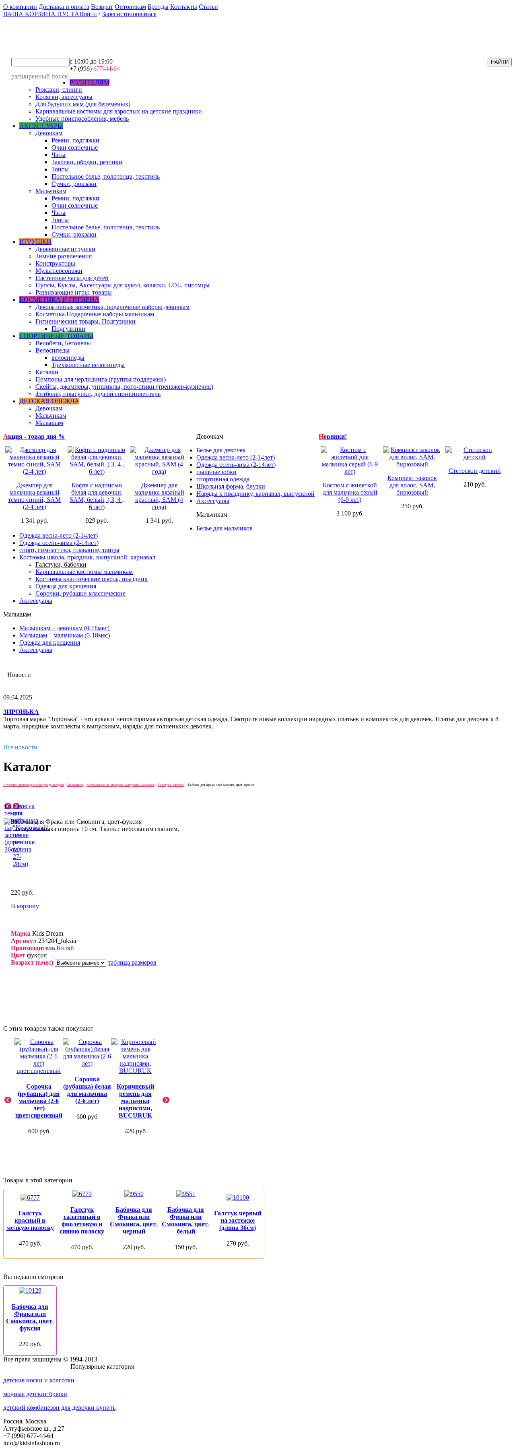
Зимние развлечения (63, 256)
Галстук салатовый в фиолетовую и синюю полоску (82, 1220)
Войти (88, 13)
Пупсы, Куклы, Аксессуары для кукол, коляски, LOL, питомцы (122, 285)
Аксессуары (41, 125)
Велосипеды (52, 350)
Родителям (89, 82)
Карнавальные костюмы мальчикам (84, 571)
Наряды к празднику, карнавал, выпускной (255, 493)
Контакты (183, 6)
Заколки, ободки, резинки (87, 162)
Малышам (49, 422)
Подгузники (68, 328)
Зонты (60, 169)
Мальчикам (50, 191)
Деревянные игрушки (65, 248)
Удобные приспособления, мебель (82, 118)
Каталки (46, 372)
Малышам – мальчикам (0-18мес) (64, 635)
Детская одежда (49, 401)
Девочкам (48, 133)
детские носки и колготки (38, 1380)
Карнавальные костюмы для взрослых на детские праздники (118, 111)
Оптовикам (130, 6)
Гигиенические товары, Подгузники (85, 321)
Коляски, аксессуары (64, 96)
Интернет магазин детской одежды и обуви (33, 785)
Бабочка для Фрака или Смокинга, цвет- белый (186, 1220)
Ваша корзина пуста (41, 13)
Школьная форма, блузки (230, 486)
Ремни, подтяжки (75, 140)
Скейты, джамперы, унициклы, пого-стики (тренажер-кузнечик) (124, 386)
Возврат (102, 6)
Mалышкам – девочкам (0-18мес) (64, 628)
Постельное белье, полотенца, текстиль (106, 176)
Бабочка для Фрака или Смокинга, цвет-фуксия (30, 1317)
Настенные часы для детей (72, 277)
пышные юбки (216, 471)
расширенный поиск (39, 76)
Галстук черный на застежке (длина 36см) (238, 1220)
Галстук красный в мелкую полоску (30, 1220)
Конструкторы (55, 263)
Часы (59, 154)
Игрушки (35, 241)
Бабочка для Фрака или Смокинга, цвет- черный (134, 1220)
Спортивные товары (56, 335)
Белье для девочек (221, 450)
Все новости (20, 747)
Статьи (208, 6)
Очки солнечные (75, 147)
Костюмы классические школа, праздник (91, 578)
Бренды (158, 6)
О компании (20, 6)
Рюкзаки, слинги (58, 89)
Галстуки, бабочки (61, 564)
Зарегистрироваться (129, 13)
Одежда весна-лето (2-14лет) (235, 457)
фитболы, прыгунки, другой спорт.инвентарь (98, 393)
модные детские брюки (35, 1393)
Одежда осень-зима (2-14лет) (236, 464)
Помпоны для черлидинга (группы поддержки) (100, 379)
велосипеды (68, 357)
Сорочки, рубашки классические (80, 593)
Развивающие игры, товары (73, 292)
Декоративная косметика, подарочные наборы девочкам (112, 306)
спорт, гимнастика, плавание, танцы (69, 550)
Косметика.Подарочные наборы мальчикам (94, 314)
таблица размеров (132, 962)
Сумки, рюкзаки (74, 183)
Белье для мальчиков (224, 528)
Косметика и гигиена (59, 299)
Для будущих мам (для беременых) (82, 104)
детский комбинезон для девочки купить (59, 1407)
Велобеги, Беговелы (63, 343)
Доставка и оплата (64, 6)
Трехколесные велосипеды (88, 364)
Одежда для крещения (65, 586)
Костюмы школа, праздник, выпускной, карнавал (87, 557)
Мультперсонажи (58, 270)
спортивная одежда (222, 479)
